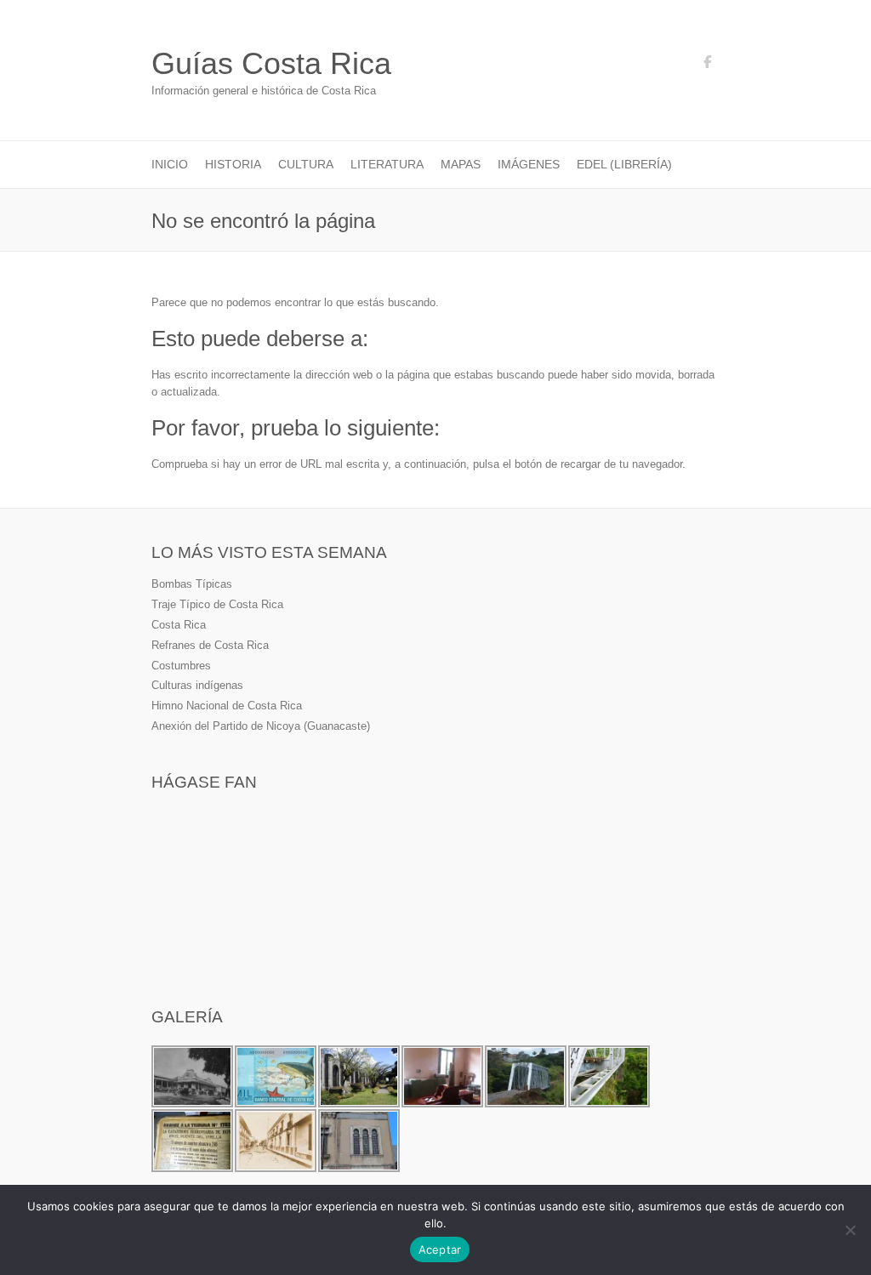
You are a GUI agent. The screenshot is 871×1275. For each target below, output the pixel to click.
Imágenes (529, 164)
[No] (849, 1229)
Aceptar (440, 1249)
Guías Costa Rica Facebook (707, 64)
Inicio (169, 164)
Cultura (305, 164)
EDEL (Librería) (624, 164)
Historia (233, 164)
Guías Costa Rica (271, 63)
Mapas (461, 164)
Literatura (387, 164)
